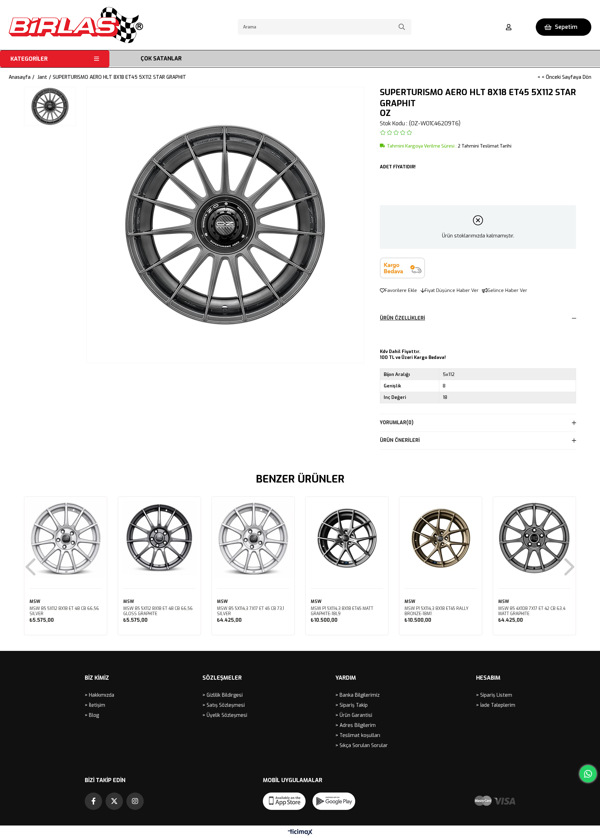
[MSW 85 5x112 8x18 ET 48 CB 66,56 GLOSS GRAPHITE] (159, 538)
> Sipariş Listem (494, 695)
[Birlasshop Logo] (76, 25)
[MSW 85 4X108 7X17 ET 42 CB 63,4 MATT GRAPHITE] (534, 538)
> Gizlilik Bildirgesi (222, 695)
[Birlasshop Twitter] (114, 801)
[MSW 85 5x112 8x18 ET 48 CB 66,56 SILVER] (66, 538)
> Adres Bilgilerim (355, 725)
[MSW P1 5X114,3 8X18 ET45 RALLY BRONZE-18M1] (441, 538)
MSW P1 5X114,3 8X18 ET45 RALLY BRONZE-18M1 (436, 611)
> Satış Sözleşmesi (223, 705)
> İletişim (95, 705)
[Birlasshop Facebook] (93, 801)
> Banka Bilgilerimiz (357, 695)
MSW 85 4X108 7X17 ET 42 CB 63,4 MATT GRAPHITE (531, 611)
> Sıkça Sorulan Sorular (361, 745)
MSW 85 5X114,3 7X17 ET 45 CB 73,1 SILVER (250, 611)
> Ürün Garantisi (353, 715)
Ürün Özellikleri (402, 318)
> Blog (92, 715)
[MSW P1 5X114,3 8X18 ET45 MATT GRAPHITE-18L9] (347, 538)
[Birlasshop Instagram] (135, 801)
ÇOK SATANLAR (161, 58)
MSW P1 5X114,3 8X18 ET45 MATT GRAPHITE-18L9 (342, 611)
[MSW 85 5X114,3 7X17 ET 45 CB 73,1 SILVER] (253, 538)
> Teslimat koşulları (357, 735)
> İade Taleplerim (495, 705)
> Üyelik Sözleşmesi (224, 715)
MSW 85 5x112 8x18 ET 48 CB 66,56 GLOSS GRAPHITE (158, 611)
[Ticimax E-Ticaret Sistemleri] (300, 832)
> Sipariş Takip (351, 705)
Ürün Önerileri (400, 440)
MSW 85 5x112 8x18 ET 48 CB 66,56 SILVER (64, 611)
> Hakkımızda (99, 695)
